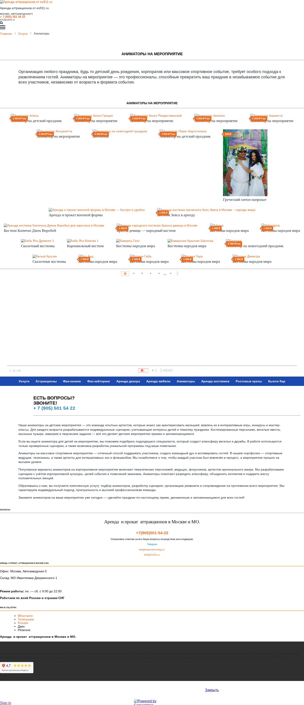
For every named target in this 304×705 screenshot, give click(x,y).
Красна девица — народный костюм (146, 230)
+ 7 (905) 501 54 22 (12, 16)
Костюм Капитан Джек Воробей (30, 230)
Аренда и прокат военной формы (76, 215)
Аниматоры (186, 381)
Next (168, 370)
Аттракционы (46, 381)
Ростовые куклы (249, 381)
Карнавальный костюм (85, 246)
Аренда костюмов (215, 381)
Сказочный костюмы (38, 246)
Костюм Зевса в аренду (176, 215)
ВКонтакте (26, 615)
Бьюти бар (276, 381)
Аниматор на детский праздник (36, 121)
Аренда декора (128, 381)
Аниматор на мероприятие (96, 121)
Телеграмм (26, 619)
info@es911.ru (7, 19)
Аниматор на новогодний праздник (254, 246)
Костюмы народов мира (229, 230)
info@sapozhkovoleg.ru (151, 549)
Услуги (23, 33)
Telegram (152, 544)
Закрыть (212, 690)
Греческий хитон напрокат (244, 200)
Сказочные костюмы (49, 261)
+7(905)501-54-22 (152, 533)
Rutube (23, 623)
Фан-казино (72, 381)
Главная (6, 33)
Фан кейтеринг (98, 381)
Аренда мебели (158, 381)
